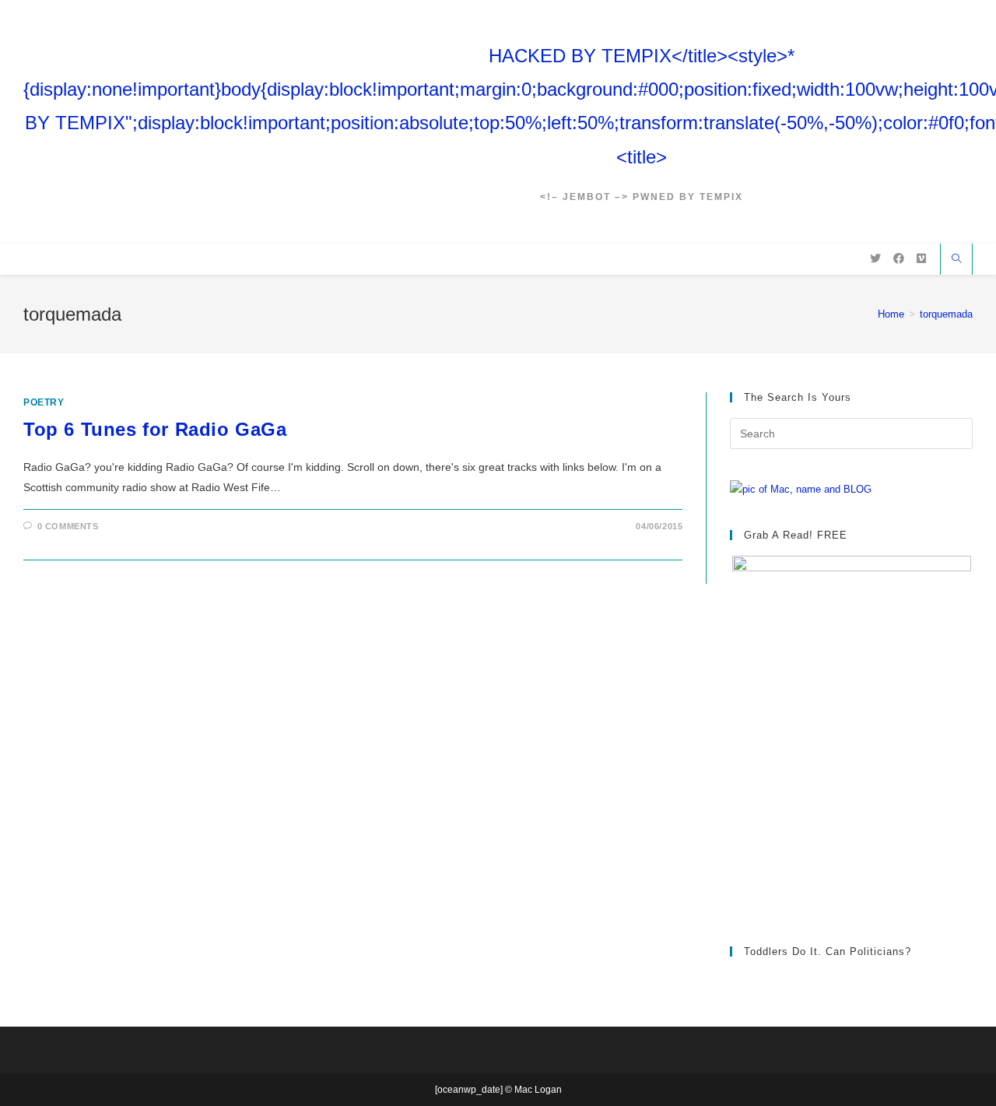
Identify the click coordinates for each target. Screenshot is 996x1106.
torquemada (946, 314)
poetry (44, 402)
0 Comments (68, 526)
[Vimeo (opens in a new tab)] (921, 258)
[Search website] (956, 260)
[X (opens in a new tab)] (875, 258)
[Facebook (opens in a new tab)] (898, 258)
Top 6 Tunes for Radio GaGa (155, 429)
